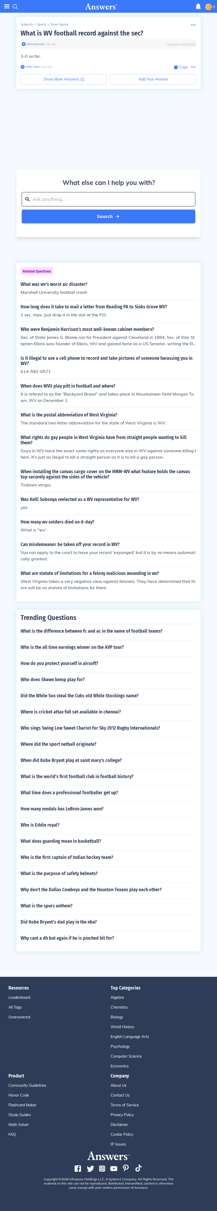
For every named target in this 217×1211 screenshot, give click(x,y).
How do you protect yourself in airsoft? (59, 663)
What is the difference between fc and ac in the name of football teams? (91, 631)
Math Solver (18, 1124)
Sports (41, 24)
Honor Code (18, 1095)
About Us (118, 1085)
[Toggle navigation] (7, 6)
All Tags (15, 1007)
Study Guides (19, 1114)
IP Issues (118, 1144)
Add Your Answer (153, 79)
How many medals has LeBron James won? (62, 809)
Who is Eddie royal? (40, 825)
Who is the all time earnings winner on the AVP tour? (72, 647)
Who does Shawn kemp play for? (53, 679)
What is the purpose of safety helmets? (59, 873)
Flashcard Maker (22, 1105)
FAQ (12, 1134)
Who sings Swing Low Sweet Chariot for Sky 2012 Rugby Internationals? (90, 728)
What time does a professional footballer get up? (69, 793)
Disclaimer (119, 1124)
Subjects (27, 24)
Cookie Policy (122, 1134)
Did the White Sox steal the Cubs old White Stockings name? (80, 696)
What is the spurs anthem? (47, 906)
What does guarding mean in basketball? (61, 841)
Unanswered (19, 1017)
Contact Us (120, 1095)
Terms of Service (125, 1105)
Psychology (120, 1046)
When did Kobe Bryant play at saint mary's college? (71, 760)
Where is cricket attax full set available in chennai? (71, 712)
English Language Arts (130, 1036)
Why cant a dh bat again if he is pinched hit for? (67, 938)
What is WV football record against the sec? (82, 33)
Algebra (117, 997)
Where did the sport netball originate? (58, 744)
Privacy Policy (122, 1114)
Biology (117, 1017)
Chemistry (119, 1007)
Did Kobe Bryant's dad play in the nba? (59, 922)
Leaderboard (19, 997)
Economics (120, 1066)
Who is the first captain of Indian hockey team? (67, 857)
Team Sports (59, 24)
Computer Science (126, 1056)
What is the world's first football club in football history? (77, 776)
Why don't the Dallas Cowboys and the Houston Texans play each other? (91, 890)
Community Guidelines (27, 1085)
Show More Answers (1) (63, 79)
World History (122, 1026)
